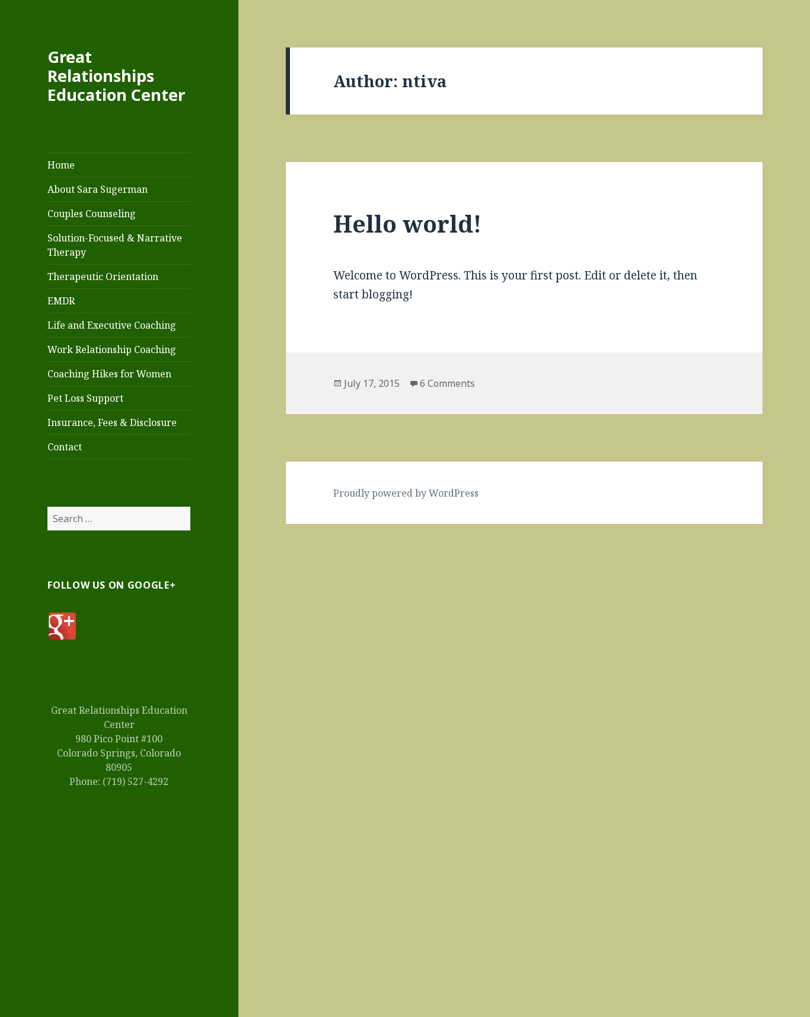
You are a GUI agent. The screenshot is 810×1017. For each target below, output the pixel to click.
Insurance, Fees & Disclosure (112, 422)
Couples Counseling (91, 213)
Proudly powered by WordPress (406, 493)
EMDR (61, 300)
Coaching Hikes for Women (109, 373)
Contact (64, 446)
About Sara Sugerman (97, 189)
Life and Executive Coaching (111, 325)
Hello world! (407, 223)
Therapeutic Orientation (102, 276)
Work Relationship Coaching (111, 349)
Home (61, 164)
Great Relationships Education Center (116, 76)
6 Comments (447, 383)
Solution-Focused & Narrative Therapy (114, 245)
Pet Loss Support (85, 398)
